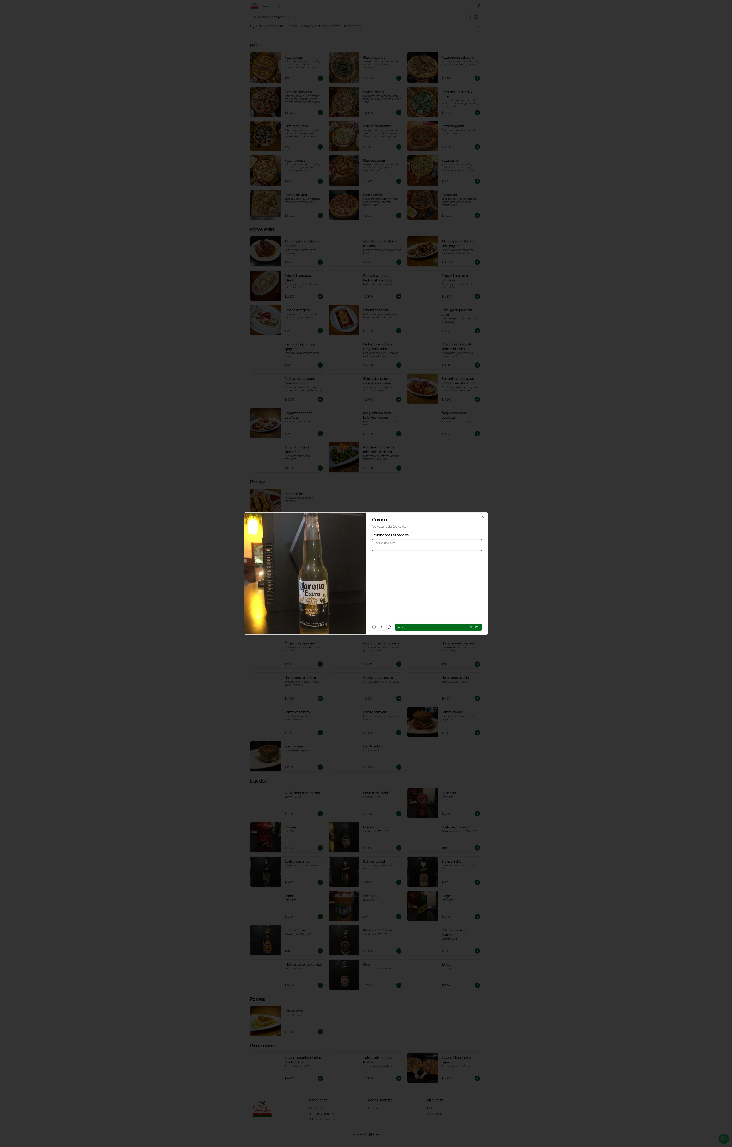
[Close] (483, 517)
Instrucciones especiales (390, 535)
